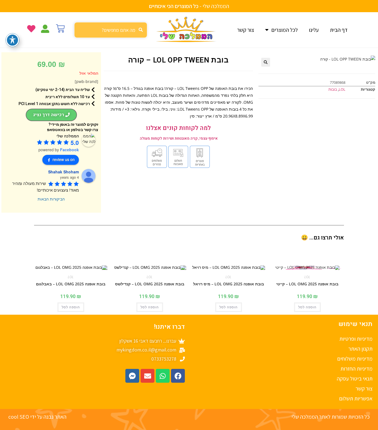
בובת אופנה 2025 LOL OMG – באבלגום (70, 283)
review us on (64, 159)
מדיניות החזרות (356, 368)
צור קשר (245, 29)
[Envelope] (147, 376)
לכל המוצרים (284, 29)
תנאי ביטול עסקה (354, 378)
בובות (332, 89)
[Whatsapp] (163, 376)
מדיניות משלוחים (354, 358)
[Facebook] (178, 376)
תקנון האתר (360, 348)
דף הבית (339, 29)
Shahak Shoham (63, 171)
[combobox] (110, 30)
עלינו (314, 29)
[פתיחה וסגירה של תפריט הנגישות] (12, 40)
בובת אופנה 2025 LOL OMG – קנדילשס (149, 283)
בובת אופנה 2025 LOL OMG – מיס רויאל (228, 283)
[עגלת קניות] (60, 28)
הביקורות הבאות (51, 199)
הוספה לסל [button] (307, 307)
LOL (342, 89)
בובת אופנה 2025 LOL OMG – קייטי (307, 283)
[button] (265, 62)
